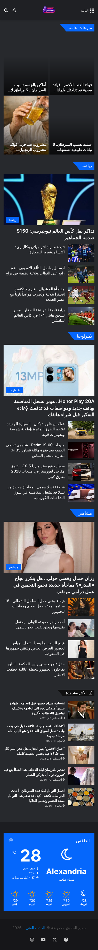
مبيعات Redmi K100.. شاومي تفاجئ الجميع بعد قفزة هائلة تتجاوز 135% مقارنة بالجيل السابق (35, 450)
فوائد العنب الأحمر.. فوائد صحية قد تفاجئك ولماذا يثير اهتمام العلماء (72, 90)
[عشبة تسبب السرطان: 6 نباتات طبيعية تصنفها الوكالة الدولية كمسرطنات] (71, 125)
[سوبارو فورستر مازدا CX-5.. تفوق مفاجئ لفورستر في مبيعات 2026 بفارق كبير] (81, 472)
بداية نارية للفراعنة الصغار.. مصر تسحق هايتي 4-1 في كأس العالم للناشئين (39, 315)
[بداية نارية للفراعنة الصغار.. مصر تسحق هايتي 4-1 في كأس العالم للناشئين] (81, 316)
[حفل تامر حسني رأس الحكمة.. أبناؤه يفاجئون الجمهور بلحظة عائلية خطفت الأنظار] (81, 670)
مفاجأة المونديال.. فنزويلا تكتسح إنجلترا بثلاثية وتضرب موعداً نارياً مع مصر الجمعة (37, 294)
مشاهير (85, 513)
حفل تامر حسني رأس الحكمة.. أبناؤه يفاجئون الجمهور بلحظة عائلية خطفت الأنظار (35, 669)
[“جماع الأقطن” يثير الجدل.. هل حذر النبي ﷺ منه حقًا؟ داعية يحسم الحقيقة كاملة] (81, 755)
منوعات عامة (80, 27)
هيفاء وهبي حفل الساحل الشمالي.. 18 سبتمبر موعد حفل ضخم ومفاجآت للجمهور (35, 606)
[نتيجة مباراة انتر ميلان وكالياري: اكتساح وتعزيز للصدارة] (81, 253)
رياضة (87, 165)
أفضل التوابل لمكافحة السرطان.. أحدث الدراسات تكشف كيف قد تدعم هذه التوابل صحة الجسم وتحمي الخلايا (36, 796)
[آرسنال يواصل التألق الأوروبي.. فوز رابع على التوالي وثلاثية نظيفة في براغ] (81, 274)
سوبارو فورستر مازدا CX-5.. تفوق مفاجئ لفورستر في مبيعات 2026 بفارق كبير (38, 471)
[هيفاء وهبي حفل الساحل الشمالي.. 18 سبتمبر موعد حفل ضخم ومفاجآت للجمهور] (81, 607)
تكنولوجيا (84, 336)
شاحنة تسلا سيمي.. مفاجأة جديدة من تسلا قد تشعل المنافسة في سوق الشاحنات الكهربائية (36, 492)
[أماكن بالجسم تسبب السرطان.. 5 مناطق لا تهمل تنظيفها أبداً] (26, 65)
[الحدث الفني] (49, 10)
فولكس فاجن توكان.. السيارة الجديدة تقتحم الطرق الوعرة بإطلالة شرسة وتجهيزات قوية (36, 429)
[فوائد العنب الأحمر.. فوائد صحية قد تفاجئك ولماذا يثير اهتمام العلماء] (71, 65)
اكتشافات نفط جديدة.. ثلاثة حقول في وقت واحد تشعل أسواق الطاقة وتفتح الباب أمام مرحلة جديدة (36, 731)
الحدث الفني (35, 927)
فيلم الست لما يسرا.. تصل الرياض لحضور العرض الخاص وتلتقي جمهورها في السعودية (35, 648)
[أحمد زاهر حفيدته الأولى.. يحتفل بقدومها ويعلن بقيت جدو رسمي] (81, 628)
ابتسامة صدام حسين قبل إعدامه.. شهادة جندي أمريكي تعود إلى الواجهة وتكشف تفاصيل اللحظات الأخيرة (37, 708)
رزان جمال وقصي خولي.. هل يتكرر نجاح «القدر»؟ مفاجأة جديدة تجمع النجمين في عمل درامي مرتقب (53, 584)
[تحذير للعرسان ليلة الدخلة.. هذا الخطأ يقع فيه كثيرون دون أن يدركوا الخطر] (81, 776)
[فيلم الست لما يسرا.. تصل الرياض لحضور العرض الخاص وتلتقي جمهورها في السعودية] (81, 649)
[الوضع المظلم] (14, 12)
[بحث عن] (6, 12)
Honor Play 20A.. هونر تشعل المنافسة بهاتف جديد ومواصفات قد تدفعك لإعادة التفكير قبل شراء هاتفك (54, 407)
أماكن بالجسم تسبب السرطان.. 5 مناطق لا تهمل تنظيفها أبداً (28, 90)
